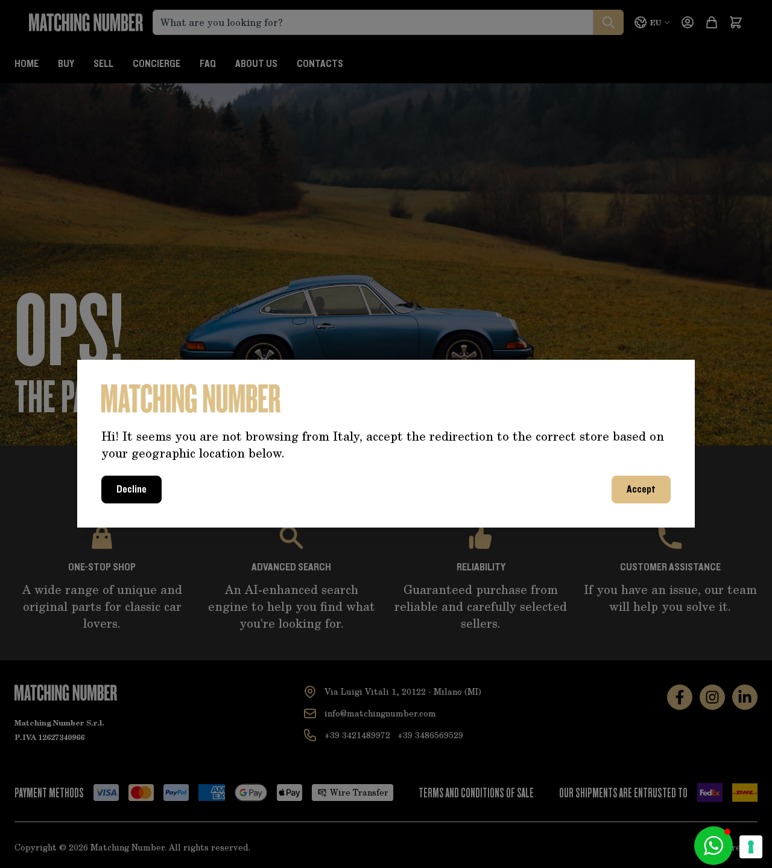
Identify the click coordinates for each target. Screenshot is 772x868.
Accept (641, 489)
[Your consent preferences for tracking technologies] (750, 846)
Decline (131, 489)
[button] (713, 845)
